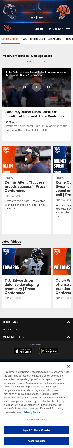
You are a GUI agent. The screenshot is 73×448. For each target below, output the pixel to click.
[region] (36, 404)
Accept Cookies (37, 440)
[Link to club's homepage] (7, 27)
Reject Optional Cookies (37, 430)
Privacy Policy (32, 412)
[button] (24, 87)
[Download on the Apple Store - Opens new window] (23, 351)
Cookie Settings (36, 419)
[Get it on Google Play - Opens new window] (48, 352)
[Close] (68, 366)
